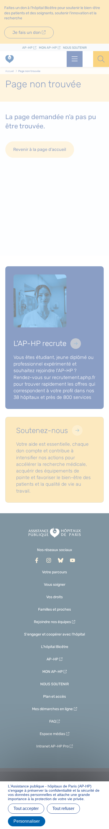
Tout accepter (26, 808)
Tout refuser (63, 808)
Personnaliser (26, 821)
